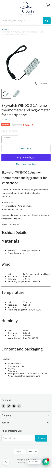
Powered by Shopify (26, 463)
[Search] (47, 20)
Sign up (41, 438)
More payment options (26, 164)
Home (4, 29)
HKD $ (31, 451)
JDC (6, 119)
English (18, 451)
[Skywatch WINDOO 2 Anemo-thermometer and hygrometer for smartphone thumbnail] (6, 93)
